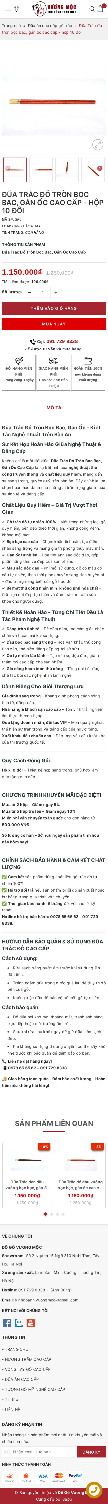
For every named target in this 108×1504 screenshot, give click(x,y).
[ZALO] (19, 1322)
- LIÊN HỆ (11, 1409)
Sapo (67, 1499)
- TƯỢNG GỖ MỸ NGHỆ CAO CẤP (33, 1389)
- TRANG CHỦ (15, 1349)
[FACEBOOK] (7, 1322)
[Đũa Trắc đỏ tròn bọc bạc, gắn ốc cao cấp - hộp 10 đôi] (97, 144)
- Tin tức (10, 1399)
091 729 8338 (62, 341)
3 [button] (57, 1214)
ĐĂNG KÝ (91, 1452)
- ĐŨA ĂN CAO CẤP (20, 1379)
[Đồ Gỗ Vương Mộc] (54, 8)
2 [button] (51, 1214)
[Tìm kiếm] (92, 9)
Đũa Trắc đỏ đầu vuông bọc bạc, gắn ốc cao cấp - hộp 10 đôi (81, 1184)
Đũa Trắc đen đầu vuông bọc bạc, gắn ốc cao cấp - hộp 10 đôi (27, 1184)
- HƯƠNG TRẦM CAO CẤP (26, 1359)
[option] (54, 100)
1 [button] (45, 1214)
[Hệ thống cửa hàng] (16, 9)
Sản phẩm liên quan (54, 1123)
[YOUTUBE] (30, 1322)
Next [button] (100, 169)
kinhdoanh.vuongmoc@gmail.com (46, 1300)
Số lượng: (12, 291)
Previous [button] (8, 169)
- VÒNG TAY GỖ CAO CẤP (26, 1369)
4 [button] (63, 1214)
